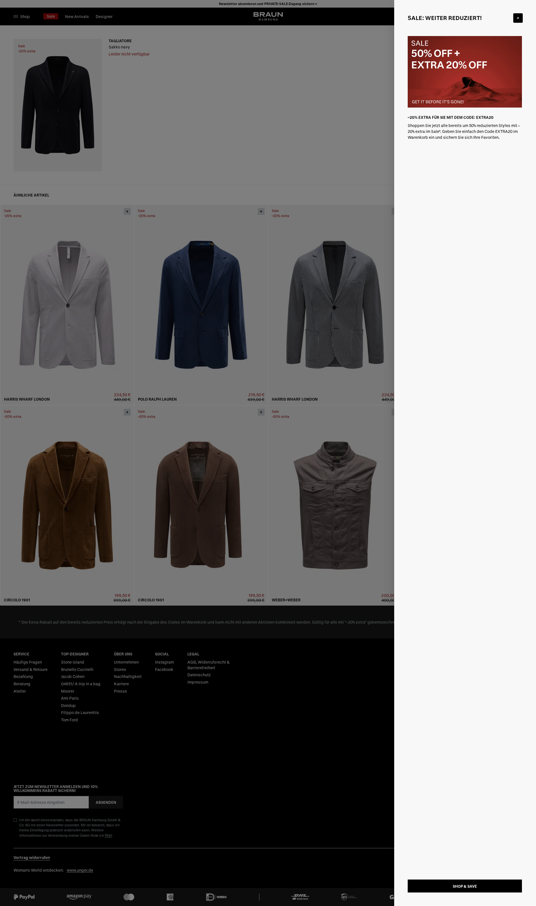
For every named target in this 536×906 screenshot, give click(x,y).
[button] (268, 453)
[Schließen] (517, 18)
